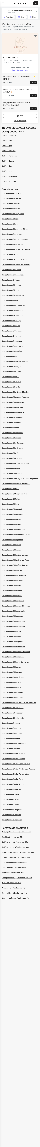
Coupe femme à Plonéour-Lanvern (15, 555)
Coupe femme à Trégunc (11, 815)
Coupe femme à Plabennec (12, 514)
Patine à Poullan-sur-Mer (11, 883)
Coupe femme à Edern (10, 300)
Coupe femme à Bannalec (12, 198)
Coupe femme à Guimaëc (11, 336)
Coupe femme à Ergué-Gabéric (14, 305)
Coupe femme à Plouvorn (11, 667)
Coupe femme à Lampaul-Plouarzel (15, 397)
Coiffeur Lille (7, 141)
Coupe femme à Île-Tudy (11, 372)
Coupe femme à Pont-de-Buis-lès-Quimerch (19, 703)
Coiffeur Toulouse (9, 181)
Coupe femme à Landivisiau (12, 407)
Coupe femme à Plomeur (11, 550)
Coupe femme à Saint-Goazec (13, 759)
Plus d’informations (20, 120)
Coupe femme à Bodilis (11, 204)
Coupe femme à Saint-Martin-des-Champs (18, 769)
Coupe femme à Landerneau (13, 402)
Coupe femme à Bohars (11, 209)
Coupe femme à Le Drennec (12, 448)
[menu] (3, 3)
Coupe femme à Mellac (10, 489)
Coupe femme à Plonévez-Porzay (15, 565)
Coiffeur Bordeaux (9, 135)
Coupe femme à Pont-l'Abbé (12, 708)
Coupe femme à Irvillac (10, 377)
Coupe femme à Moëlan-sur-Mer (14, 494)
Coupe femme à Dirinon (11, 290)
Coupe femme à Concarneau (13, 275)
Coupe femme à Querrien (11, 723)
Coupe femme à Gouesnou (12, 316)
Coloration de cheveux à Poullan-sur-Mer (18, 852)
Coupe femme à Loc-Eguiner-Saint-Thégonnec (20, 479)
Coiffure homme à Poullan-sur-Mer (15, 847)
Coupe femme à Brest (10, 219)
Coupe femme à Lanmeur (11, 423)
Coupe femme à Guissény (12, 351)
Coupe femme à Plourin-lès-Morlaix (15, 662)
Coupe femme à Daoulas (11, 285)
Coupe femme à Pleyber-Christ (14, 529)
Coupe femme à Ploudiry (11, 586)
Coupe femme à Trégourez (12, 810)
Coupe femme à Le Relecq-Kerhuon (15, 463)
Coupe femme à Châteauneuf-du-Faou (17, 249)
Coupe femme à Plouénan (12, 591)
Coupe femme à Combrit (11, 270)
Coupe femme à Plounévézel (13, 657)
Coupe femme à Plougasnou (13, 601)
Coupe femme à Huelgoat (12, 366)
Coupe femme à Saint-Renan (13, 779)
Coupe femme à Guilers (11, 326)
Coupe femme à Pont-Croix (12, 698)
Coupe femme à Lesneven (12, 473)
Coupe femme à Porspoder (12, 713)
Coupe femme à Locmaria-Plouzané (16, 484)
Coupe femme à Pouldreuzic (13, 718)
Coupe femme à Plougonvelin (13, 611)
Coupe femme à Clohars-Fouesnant (16, 265)
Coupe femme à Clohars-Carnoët (15, 260)
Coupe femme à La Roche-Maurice (15, 392)
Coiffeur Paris (7, 171)
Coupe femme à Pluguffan (12, 687)
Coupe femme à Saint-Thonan (13, 784)
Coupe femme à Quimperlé (12, 733)
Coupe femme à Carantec (12, 234)
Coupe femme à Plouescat (12, 596)
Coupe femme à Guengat (11, 321)
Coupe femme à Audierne (11, 193)
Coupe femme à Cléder (10, 254)
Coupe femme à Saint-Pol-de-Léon (15, 774)
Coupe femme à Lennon (11, 468)
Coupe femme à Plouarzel (12, 570)
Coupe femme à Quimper (11, 728)
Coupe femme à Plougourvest (13, 621)
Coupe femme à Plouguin (11, 631)
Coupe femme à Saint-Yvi (11, 789)
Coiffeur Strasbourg (9, 176)
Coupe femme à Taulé (10, 805)
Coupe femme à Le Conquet (12, 443)
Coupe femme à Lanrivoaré (12, 433)
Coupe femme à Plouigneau (12, 642)
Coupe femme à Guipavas (12, 341)
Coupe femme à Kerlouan (11, 382)
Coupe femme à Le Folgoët (12, 458)
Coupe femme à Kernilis (11, 387)
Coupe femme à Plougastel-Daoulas (16, 606)
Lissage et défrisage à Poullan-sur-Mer (17, 878)
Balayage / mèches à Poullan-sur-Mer (16, 832)
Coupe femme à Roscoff (11, 748)
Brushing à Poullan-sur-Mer (12, 837)
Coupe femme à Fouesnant (12, 310)
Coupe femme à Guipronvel (12, 346)
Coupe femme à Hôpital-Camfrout (15, 361)
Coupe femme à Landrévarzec (13, 412)
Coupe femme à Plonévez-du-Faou (15, 560)
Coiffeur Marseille (8, 151)
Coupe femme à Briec (10, 224)
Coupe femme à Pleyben (11, 524)
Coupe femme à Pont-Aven (12, 692)
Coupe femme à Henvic (11, 356)
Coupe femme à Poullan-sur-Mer (14, 862)
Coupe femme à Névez (10, 504)
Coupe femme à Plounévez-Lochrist (16, 652)
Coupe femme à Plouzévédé (12, 677)
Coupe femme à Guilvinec (12, 331)
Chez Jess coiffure (10, 58)
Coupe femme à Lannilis (11, 428)
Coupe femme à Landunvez (12, 417)
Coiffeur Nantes (8, 161)
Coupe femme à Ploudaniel (12, 580)
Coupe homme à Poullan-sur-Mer (15, 867)
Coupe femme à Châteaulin (12, 244)
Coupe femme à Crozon (11, 280)
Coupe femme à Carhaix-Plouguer (15, 239)
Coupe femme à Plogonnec (12, 540)
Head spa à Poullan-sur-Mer (12, 873)
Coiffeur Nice (7, 166)
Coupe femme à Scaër (10, 799)
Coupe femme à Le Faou (11, 453)
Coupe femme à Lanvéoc (11, 438)
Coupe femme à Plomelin (11, 545)
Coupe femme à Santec (11, 794)
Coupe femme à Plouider (11, 636)
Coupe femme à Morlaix (11, 499)
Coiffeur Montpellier (9, 156)
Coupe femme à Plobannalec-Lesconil (16, 535)
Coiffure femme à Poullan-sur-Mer (15, 842)
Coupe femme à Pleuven (11, 519)
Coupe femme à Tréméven (12, 820)
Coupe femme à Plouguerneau (13, 626)
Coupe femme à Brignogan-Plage (14, 229)
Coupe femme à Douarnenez (13, 295)
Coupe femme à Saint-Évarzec (13, 754)
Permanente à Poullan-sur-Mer (14, 888)
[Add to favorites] (35, 35)
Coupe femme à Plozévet (11, 682)
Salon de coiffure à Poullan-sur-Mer (15, 898)
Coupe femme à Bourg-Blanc (13, 214)
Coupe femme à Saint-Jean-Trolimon (16, 764)
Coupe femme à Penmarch (12, 509)
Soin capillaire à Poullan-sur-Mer (14, 893)
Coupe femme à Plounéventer (13, 647)
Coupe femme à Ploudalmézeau (14, 575)
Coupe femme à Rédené (11, 738)
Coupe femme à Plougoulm (12, 616)
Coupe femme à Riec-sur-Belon (14, 743)
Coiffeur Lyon (7, 146)
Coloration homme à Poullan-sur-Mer (16, 857)
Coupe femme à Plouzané (12, 672)
